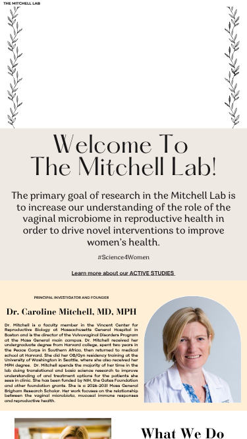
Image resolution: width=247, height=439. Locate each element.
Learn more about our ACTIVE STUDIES (123, 272)
